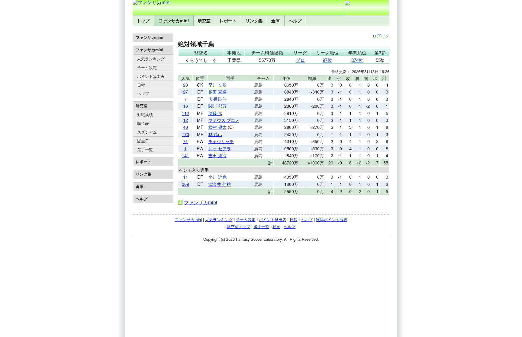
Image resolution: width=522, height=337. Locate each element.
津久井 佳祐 (219, 184)
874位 (357, 60)
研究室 (204, 20)
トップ (143, 20)
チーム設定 (147, 67)
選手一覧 (145, 149)
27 (185, 91)
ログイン (380, 35)
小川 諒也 (217, 176)
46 (185, 127)
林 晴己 (215, 134)
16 (185, 106)
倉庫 (275, 20)
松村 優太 (217, 127)
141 (185, 155)
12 (185, 120)
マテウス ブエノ (223, 120)
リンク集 (254, 20)
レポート (228, 20)
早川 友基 (217, 84)
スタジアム (147, 132)
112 (185, 113)
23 (185, 84)
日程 (141, 85)
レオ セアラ (219, 148)
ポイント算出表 (151, 76)
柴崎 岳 (215, 113)
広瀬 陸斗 (217, 99)
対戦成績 (145, 114)
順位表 (143, 123)
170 (185, 134)
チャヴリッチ (221, 141)
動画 (276, 226)
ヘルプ (295, 20)
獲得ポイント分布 (331, 219)
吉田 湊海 (217, 155)
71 (185, 141)
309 (185, 184)
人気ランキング (151, 59)
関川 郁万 (217, 106)
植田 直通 (217, 91)
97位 (327, 60)
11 (185, 176)
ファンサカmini (174, 20)
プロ (300, 60)
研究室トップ (238, 226)
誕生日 (143, 141)
